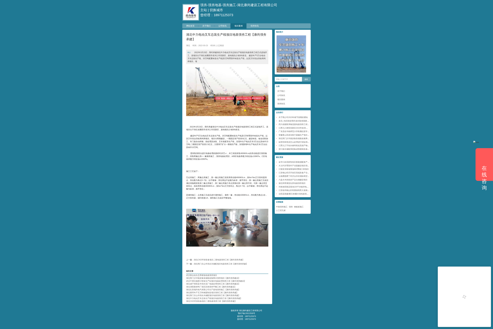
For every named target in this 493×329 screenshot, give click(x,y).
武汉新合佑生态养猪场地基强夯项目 (201, 275)
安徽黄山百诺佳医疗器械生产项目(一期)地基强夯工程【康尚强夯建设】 (309, 135)
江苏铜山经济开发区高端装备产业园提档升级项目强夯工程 (304, 173)
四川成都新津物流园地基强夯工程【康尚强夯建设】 (301, 124)
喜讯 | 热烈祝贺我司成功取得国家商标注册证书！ (300, 121)
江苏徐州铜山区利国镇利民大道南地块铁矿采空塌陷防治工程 (305, 190)
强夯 (291, 207)
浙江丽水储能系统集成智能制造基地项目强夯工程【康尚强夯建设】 (307, 149)
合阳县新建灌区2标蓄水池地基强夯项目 (295, 194)
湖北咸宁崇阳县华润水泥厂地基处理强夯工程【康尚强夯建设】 (213, 284)
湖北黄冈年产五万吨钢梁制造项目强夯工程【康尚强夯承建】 (212, 292)
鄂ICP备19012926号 (246, 313)
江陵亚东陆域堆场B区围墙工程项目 (294, 169)
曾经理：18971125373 (216, 15)
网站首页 (190, 26)
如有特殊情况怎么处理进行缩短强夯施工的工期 (299, 142)
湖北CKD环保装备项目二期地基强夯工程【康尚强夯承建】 (219, 260)
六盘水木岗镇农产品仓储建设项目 (293, 180)
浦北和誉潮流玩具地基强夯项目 (292, 183)
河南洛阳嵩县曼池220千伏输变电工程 (295, 187)
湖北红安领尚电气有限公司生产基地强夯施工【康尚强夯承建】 (213, 289)
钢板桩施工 (299, 207)
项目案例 (238, 26)
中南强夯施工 (282, 207)
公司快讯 (222, 26)
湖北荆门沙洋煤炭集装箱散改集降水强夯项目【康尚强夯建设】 (213, 278)
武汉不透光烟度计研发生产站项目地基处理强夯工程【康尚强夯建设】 (216, 281)
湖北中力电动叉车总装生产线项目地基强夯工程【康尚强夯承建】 (214, 298)
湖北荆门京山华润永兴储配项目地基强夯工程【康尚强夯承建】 (221, 264)
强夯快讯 (254, 26)
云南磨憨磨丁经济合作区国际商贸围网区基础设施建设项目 (304, 176)
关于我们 (206, 26)
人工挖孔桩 (281, 210)
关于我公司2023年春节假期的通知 (293, 117)
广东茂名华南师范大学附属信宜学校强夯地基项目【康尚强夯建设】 (307, 131)
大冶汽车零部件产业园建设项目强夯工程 (296, 165)
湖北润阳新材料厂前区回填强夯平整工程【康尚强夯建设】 (211, 287)
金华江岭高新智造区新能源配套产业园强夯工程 (299, 162)
